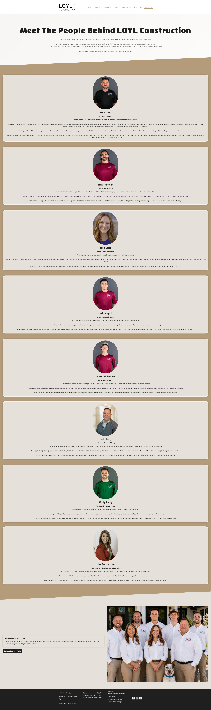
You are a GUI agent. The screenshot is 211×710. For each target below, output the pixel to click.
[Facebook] (133, 698)
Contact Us (148, 7)
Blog (135, 7)
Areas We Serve (127, 7)
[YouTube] (140, 698)
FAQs (140, 7)
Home (90, 7)
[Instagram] (137, 698)
